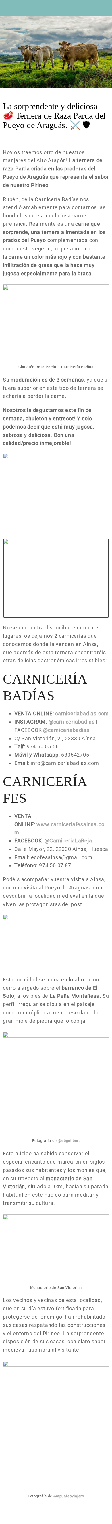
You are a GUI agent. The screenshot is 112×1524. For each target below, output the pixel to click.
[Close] (8, 8)
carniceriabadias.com (82, 713)
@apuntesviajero (68, 1496)
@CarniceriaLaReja (68, 841)
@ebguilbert (69, 1140)
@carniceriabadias (72, 722)
